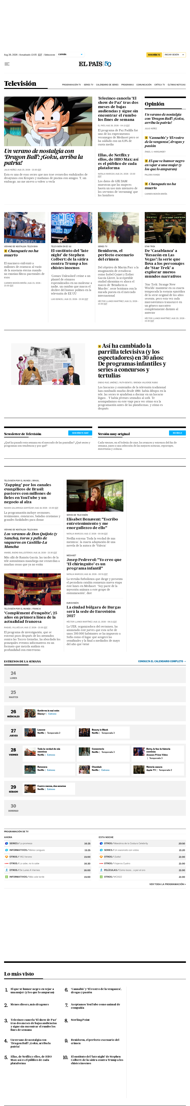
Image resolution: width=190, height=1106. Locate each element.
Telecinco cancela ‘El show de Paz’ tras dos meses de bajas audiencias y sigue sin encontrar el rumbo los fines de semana (118, 109)
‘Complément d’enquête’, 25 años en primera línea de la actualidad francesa (30, 617)
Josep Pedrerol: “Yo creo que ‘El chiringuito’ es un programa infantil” (94, 564)
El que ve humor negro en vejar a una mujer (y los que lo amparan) (164, 165)
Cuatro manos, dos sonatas (51, 786)
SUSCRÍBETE (154, 54)
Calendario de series (107, 85)
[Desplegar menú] (7, 64)
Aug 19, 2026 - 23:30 (46, 508)
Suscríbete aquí (80, 433)
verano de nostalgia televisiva (21, 530)
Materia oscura (154, 766)
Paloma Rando (152, 175)
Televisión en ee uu (61, 246)
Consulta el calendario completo (160, 661)
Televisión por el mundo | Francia (22, 609)
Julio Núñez (10, 170)
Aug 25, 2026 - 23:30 (29, 170)
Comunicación (143, 85)
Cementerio (98, 748)
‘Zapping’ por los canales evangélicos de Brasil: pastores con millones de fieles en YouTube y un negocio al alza (27, 493)
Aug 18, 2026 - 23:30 (45, 553)
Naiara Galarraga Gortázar (19, 508)
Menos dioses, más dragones (30, 1004)
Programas (127, 85)
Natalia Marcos (106, 174)
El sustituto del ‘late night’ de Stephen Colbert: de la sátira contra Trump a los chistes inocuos (70, 259)
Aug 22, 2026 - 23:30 (76, 299)
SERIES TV (103, 246)
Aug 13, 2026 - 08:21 (105, 622)
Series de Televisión (77, 515)
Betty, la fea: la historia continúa (158, 750)
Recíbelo (177, 433)
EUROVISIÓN (72, 603)
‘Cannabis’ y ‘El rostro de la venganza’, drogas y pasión (164, 142)
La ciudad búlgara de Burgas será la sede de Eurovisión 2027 (94, 612)
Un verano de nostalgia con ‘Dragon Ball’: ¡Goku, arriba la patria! (43, 157)
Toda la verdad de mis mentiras (48, 750)
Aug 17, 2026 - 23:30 (35, 627)
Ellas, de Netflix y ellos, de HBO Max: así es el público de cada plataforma (118, 162)
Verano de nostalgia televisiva (21, 246)
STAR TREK (150, 246)
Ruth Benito (125, 382)
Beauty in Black (100, 729)
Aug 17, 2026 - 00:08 (96, 534)
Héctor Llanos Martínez (111, 301)
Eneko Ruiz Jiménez (108, 382)
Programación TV (71, 85)
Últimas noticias (176, 85)
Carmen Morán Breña (156, 194)
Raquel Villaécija (13, 627)
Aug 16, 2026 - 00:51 (96, 574)
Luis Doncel (57, 299)
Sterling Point (80, 1020)
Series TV (88, 85)
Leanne (41, 729)
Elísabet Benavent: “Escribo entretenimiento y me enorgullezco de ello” (92, 524)
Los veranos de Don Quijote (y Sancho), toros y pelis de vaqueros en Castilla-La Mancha (30, 540)
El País (101, 125)
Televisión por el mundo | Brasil (21, 481)
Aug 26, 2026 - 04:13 (118, 125)
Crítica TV (159, 85)
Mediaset (71, 555)
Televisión (20, 83)
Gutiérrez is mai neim (48, 710)
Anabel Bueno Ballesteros (18, 553)
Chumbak (97, 766)
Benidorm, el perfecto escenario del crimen (116, 255)
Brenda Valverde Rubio (146, 382)
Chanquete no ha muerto (160, 186)
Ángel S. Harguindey (155, 152)
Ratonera (42, 766)
